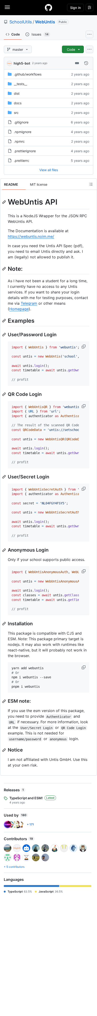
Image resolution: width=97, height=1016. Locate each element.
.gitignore (21, 122)
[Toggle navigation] (7, 7)
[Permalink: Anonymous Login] (4, 550)
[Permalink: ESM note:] (4, 701)
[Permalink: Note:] (4, 268)
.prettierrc (21, 161)
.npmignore (22, 132)
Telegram (29, 303)
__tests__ (20, 84)
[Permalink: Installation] (4, 623)
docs (17, 103)
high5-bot (22, 63)
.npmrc (19, 141)
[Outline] (91, 184)
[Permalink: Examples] (4, 320)
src (16, 113)
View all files (48, 170)
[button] (84, 346)
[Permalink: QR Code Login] (4, 394)
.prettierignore (25, 151)
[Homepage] (48, 7)
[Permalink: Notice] (4, 750)
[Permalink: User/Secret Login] (4, 477)
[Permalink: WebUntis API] (4, 202)
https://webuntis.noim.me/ (31, 236)
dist (17, 93)
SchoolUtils (20, 21)
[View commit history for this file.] (86, 63)
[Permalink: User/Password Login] (4, 334)
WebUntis (45, 21)
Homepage (19, 309)
